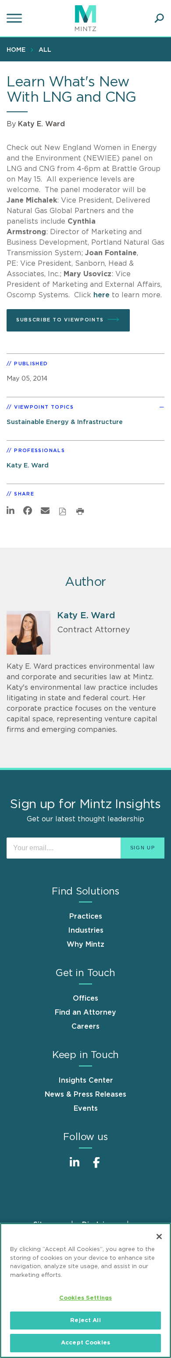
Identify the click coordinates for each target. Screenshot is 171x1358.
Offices (85, 998)
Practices (85, 916)
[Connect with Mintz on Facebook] (96, 1167)
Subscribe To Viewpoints (60, 319)
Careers (85, 1026)
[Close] (159, 1236)
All (45, 50)
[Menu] (15, 18)
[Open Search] (159, 18)
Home (16, 50)
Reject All (85, 1320)
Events (86, 1108)
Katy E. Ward (41, 124)
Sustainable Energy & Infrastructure (65, 422)
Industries (85, 930)
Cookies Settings (85, 1298)
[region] (85, 1290)
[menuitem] (18, 49)
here (101, 295)
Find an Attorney (85, 1012)
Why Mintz (85, 944)
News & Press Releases (85, 1094)
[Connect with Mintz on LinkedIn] (74, 1167)
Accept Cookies (85, 1343)
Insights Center (85, 1080)
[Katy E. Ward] (28, 633)
